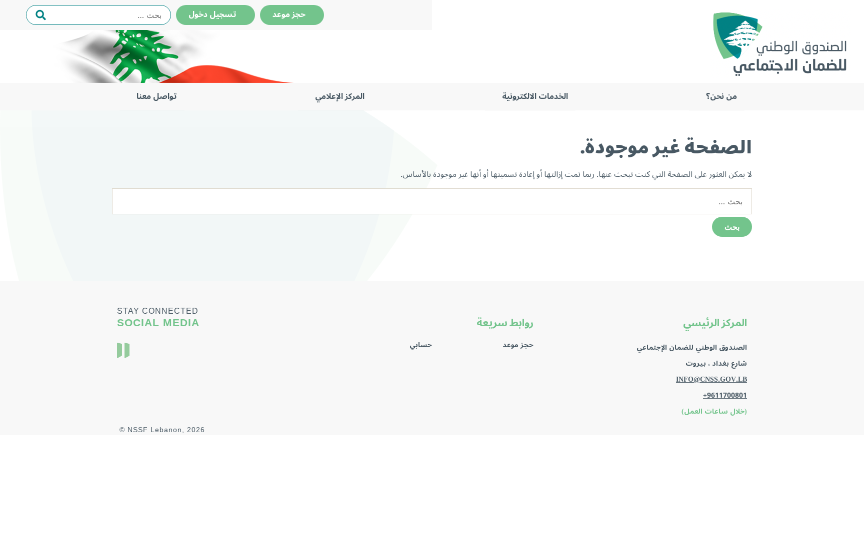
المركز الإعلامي (339, 96)
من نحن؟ (721, 96)
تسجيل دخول (215, 14)
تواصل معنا (156, 96)
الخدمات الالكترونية (535, 96)
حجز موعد (292, 14)
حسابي (421, 345)
